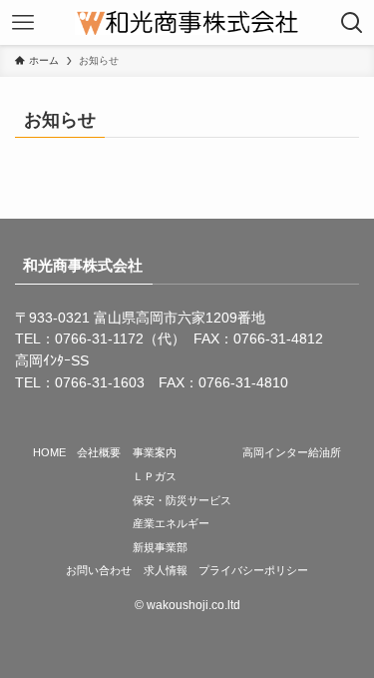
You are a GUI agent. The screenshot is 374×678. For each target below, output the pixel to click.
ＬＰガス (155, 476)
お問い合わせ (99, 570)
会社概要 (99, 452)
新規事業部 (160, 547)
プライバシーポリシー (253, 570)
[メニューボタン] (22, 22)
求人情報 (165, 570)
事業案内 (155, 452)
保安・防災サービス (182, 500)
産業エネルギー (171, 523)
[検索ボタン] (351, 22)
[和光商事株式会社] (187, 22)
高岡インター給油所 (291, 452)
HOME (49, 452)
